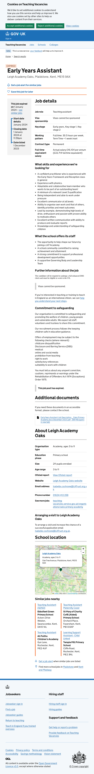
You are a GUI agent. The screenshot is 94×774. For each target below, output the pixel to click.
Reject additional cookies (50, 25)
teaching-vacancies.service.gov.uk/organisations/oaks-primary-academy (69, 503)
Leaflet (56, 593)
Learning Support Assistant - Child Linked (72, 635)
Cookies (10, 750)
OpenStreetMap (73, 593)
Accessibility (12, 753)
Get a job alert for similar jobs (26, 85)
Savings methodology (31, 753)
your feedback (36, 51)
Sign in (8, 38)
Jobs (31, 44)
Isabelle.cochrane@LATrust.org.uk (52, 531)
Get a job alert (46, 661)
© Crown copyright (78, 766)
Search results (20, 56)
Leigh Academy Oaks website (67, 480)
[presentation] (61, 570)
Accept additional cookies (20, 25)
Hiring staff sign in (58, 703)
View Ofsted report (62, 475)
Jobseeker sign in (14, 703)
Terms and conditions (42, 750)
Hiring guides (55, 709)
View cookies (72, 26)
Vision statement (52, 753)
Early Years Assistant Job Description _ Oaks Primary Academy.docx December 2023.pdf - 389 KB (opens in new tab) (62, 419)
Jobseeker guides (14, 714)
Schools (42, 44)
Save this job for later (22, 91)
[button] (60, 570)
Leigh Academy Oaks (51, 553)
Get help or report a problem (63, 727)
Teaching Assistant (46, 632)
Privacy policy (23, 750)
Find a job (10, 709)
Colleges (53, 44)
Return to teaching (15, 720)
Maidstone (68, 666)
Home (8, 56)
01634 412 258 (60, 495)
